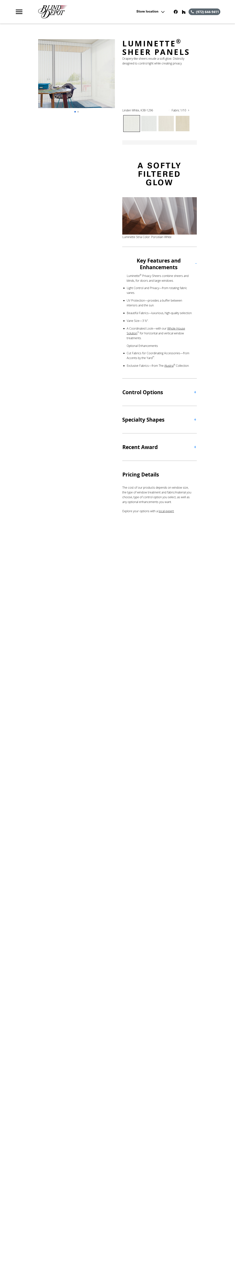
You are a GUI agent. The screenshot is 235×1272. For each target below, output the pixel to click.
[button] (19, 11)
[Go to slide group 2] (78, 111)
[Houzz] (183, 11)
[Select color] (132, 123)
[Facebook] (175, 11)
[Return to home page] (78, 12)
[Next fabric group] (188, 110)
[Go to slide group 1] (75, 111)
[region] (76, 77)
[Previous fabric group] (169, 110)
